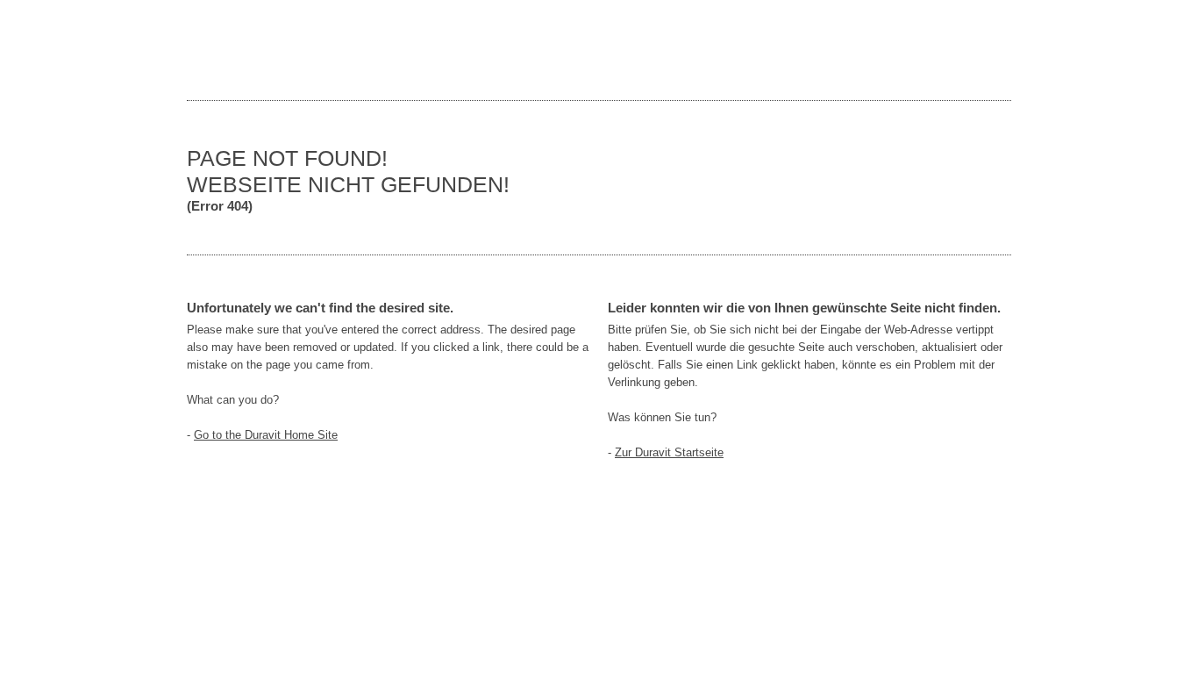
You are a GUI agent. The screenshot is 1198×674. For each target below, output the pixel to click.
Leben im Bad (239, 50)
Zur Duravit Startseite (669, 452)
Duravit (932, 50)
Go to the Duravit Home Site (266, 434)
